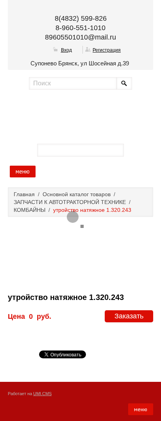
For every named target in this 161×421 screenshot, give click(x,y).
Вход (66, 50)
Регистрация (107, 50)
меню (23, 171)
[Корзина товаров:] (134, 149)
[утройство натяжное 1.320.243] (73, 217)
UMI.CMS (42, 393)
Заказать (128, 316)
